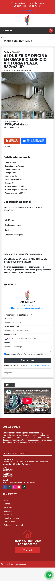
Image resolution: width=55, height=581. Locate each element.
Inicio (3, 38)
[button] (51, 74)
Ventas (7, 504)
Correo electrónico (12, 326)
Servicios (8, 511)
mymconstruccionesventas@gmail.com (28, 308)
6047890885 (21, 6)
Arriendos (8, 507)
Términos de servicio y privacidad (37, 365)
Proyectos (8, 514)
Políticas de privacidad (13, 525)
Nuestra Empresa (11, 518)
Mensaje (7, 343)
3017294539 (36, 6)
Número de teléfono (12, 335)
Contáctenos (9, 522)
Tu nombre (8, 319)
